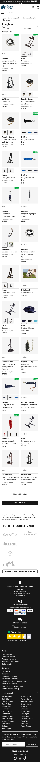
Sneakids (24, 709)
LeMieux (5, 58)
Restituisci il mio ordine (10, 661)
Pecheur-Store (26, 696)
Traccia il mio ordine (9, 659)
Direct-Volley (6, 704)
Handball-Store (7, 716)
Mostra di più (20, 503)
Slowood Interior (27, 701)
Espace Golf (6, 706)
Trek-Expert (25, 716)
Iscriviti (32, 744)
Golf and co (6, 714)
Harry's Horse (7, 362)
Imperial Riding (27, 362)
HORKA (24, 137)
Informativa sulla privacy (10, 688)
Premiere (5, 438)
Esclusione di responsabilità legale (14, 681)
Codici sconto (7, 664)
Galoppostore (6, 711)
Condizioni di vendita (9, 676)
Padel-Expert (6, 728)
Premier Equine (27, 99)
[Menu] (2, 12)
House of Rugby (7, 718)
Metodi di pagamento (9, 683)
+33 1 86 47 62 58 (20, 596)
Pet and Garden (26, 699)
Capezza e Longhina (29, 18)
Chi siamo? (6, 671)
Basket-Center (7, 696)
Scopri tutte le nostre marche (20, 571)
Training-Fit (25, 714)
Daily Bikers (6, 699)
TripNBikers (25, 721)
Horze (4, 175)
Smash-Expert (26, 704)
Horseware (6, 249)
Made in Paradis (8, 721)
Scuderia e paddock (14, 18)
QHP (23, 58)
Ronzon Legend (27, 402)
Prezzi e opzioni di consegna (12, 686)
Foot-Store (5, 709)
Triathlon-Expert (26, 718)
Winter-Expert (26, 726)
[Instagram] (20, 758)
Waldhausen (7, 475)
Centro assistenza (8, 656)
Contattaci (20, 589)
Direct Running (7, 701)
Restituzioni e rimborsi (10, 679)
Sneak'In (24, 706)
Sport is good (25, 711)
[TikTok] (25, 758)
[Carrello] (38, 7)
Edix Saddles (26, 290)
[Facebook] (15, 758)
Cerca (11, 13)
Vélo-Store (25, 723)
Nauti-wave (6, 723)
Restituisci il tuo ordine (20, 627)
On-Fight (5, 726)
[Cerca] (7, 12)
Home (4, 18)
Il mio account (7, 654)
